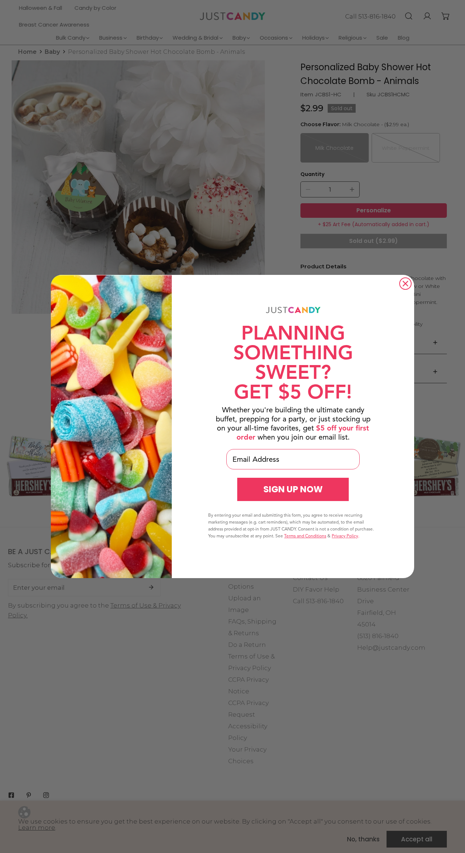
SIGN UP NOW (293, 489)
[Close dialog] (405, 283)
